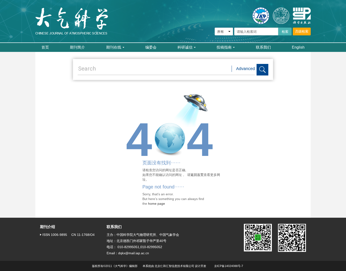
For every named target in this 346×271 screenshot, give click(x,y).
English (298, 47)
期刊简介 (77, 47)
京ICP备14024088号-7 (228, 266)
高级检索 (301, 31)
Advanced (245, 68)
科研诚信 (185, 47)
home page (156, 203)
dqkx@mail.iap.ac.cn (133, 253)
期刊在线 (113, 47)
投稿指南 (224, 47)
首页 (45, 47)
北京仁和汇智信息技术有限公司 (174, 266)
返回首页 (197, 175)
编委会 (151, 47)
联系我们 (263, 47)
